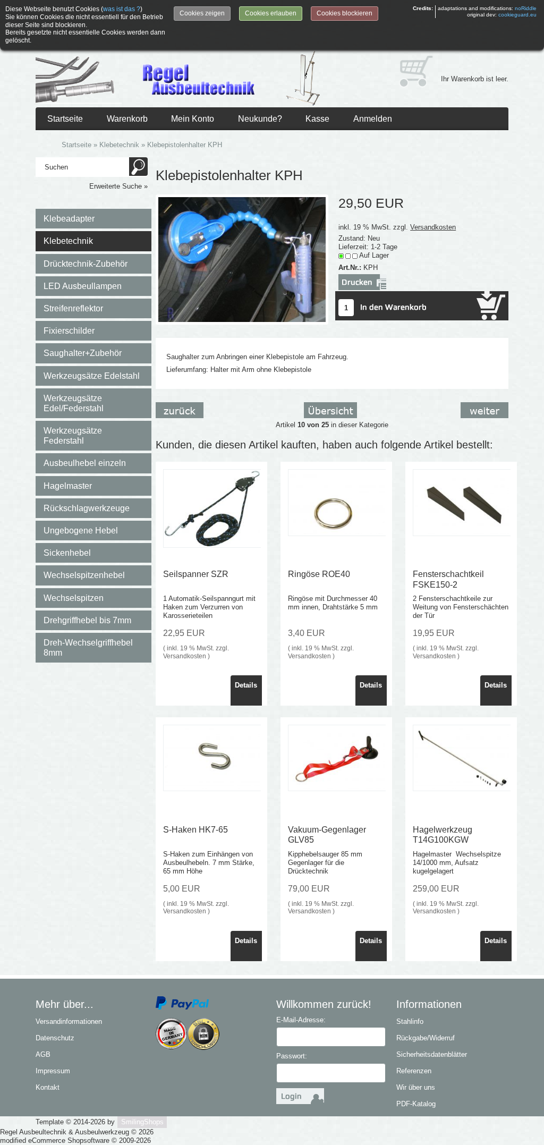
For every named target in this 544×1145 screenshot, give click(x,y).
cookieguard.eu (517, 15)
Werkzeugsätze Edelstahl (92, 375)
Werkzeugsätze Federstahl (73, 435)
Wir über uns (415, 1087)
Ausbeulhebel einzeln (85, 463)
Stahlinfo (409, 1021)
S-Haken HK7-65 (195, 829)
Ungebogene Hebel (81, 530)
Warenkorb (127, 118)
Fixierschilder (69, 330)
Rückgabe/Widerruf (425, 1038)
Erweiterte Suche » (118, 186)
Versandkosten (433, 227)
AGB (43, 1054)
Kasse (317, 118)
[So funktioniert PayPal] (182, 1002)
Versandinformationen (69, 1021)
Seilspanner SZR (195, 574)
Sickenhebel (67, 552)
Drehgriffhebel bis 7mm (87, 620)
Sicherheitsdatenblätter (431, 1054)
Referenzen (413, 1071)
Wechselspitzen (74, 598)
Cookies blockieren (344, 13)
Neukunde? (260, 118)
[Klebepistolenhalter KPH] (242, 259)
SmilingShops (142, 1122)
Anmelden (372, 118)
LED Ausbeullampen (83, 286)
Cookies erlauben (270, 13)
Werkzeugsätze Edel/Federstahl (74, 403)
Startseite (65, 118)
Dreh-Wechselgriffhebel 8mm (88, 647)
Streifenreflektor (73, 308)
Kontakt (48, 1087)
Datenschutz (55, 1038)
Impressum (53, 1071)
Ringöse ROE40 (319, 574)
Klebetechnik (68, 240)
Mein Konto (192, 118)
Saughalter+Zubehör (83, 353)
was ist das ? (121, 9)
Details (246, 685)
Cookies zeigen (202, 13)
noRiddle (526, 8)
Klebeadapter (69, 218)
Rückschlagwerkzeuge (87, 508)
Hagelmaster (68, 485)
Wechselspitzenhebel (84, 575)
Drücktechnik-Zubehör (86, 263)
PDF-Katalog (416, 1104)
